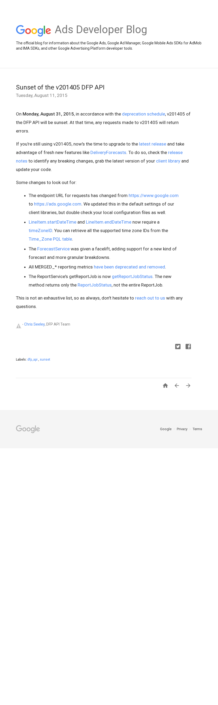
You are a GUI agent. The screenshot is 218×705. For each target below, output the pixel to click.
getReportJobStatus (132, 276)
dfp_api (32, 359)
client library (168, 161)
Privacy (182, 429)
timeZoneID (40, 230)
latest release (152, 144)
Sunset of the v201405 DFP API (60, 87)
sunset (45, 359)
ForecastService (53, 248)
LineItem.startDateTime (52, 222)
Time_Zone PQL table (50, 239)
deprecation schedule (143, 114)
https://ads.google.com (57, 204)
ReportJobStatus (95, 285)
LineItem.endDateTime (108, 222)
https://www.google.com (154, 195)
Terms (197, 429)
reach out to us (150, 298)
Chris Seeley (34, 324)
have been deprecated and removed (129, 267)
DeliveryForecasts (108, 152)
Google (166, 429)
